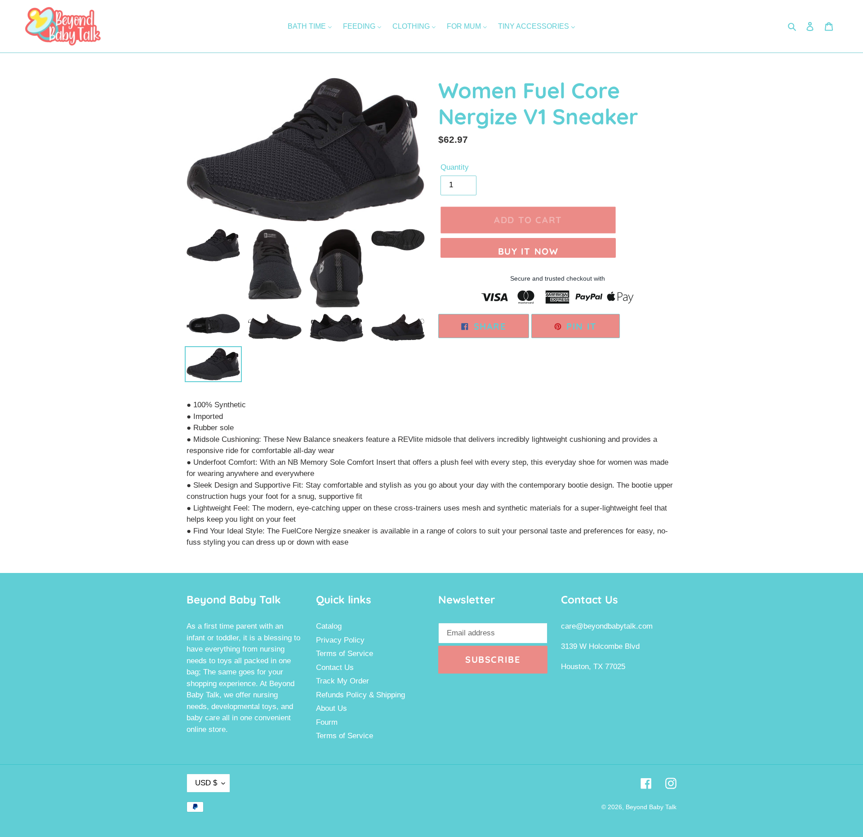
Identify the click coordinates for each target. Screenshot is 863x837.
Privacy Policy (340, 640)
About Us (331, 708)
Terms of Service (344, 653)
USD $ (206, 783)
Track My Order (342, 681)
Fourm (327, 722)
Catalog (329, 626)
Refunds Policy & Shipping (360, 695)
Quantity (454, 167)
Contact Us (335, 667)
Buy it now (528, 251)
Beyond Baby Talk (651, 807)
